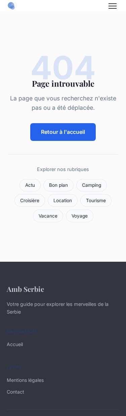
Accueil (15, 344)
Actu (30, 185)
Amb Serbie (25, 289)
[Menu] (112, 6)
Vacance (48, 216)
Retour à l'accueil (63, 132)
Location (62, 200)
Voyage (80, 216)
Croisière (29, 200)
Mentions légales (25, 380)
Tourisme (96, 200)
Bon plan (58, 185)
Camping (91, 185)
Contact (15, 392)
